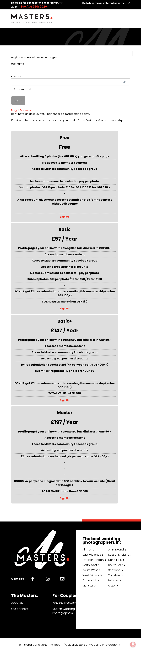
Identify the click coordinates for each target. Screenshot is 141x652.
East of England (118, 555)
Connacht (89, 580)
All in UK (87, 550)
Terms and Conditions (32, 645)
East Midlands (92, 555)
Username (17, 64)
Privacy (55, 645)
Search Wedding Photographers (63, 611)
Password (17, 76)
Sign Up (64, 216)
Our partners (19, 609)
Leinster (113, 580)
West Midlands (92, 575)
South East (115, 565)
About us (17, 603)
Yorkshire (114, 575)
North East (115, 560)
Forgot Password (21, 110)
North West (90, 565)
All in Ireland (116, 550)
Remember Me (22, 89)
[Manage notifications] (133, 644)
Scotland (114, 570)
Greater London (93, 560)
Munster (88, 586)
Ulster (112, 586)
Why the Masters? (64, 603)
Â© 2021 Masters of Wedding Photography (92, 645)
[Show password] (125, 82)
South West (90, 570)
